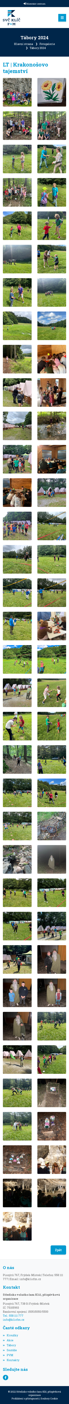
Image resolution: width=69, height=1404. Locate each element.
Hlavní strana (23, 44)
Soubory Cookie (49, 1398)
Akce (10, 1340)
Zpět (58, 1250)
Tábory (11, 1345)
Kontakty (13, 1360)
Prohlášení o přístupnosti (25, 1398)
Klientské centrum (36, 3)
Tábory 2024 (38, 48)
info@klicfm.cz (13, 1319)
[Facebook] (5, 1377)
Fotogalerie (47, 44)
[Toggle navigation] (62, 18)
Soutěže (12, 1350)
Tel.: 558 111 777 (13, 1315)
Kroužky (12, 1335)
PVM (10, 1355)
